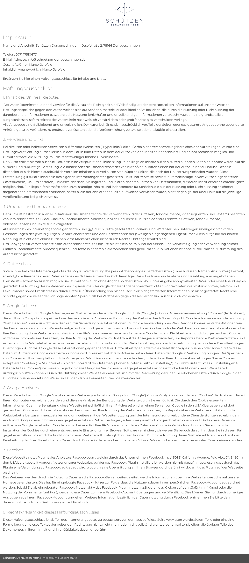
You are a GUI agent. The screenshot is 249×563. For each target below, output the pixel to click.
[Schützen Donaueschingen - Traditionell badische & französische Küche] (124, 14)
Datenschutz (68, 557)
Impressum (49, 557)
